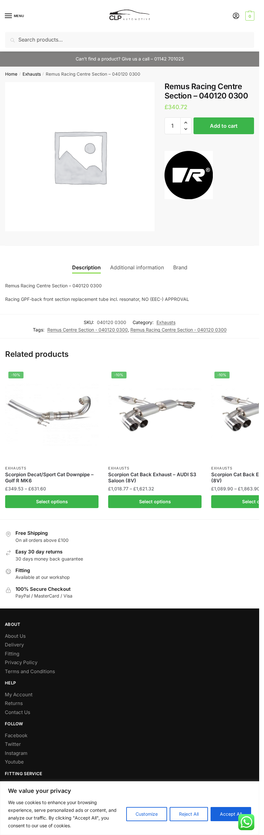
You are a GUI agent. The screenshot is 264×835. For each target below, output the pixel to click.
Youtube (14, 762)
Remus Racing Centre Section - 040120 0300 (178, 329)
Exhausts (32, 74)
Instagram (16, 753)
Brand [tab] (180, 267)
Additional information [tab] (137, 267)
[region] (129, 808)
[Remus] (189, 176)
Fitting (12, 654)
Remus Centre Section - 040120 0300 (87, 329)
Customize (147, 814)
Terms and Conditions (30, 671)
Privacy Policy (21, 662)
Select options (52, 501)
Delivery (14, 645)
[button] (186, 122)
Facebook (16, 735)
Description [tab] (86, 267)
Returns (14, 703)
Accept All (231, 814)
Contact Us (17, 712)
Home (11, 74)
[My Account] (236, 16)
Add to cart (224, 126)
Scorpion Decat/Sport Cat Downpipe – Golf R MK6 (49, 477)
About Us (15, 636)
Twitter (13, 744)
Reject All (189, 814)
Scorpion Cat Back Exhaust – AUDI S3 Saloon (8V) (152, 477)
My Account (19, 694)
